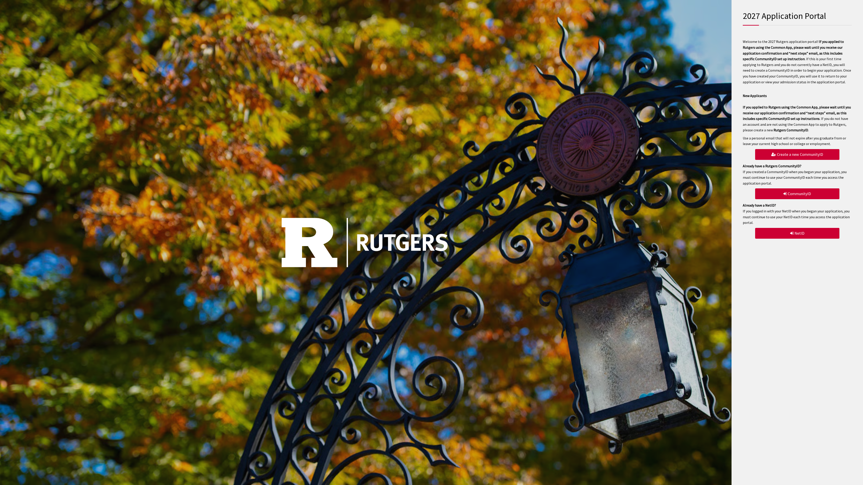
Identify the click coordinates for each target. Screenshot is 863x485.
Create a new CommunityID (799, 154)
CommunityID (799, 193)
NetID (799, 233)
